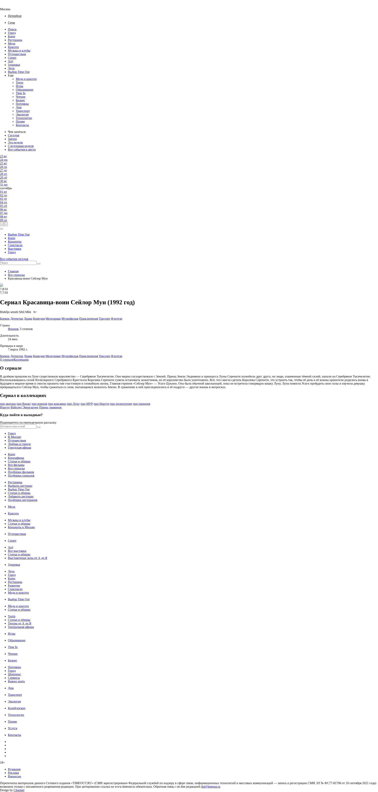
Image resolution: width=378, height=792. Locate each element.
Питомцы (22, 103)
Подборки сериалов (21, 475)
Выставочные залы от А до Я (27, 558)
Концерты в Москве (21, 527)
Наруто (5, 407)
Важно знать (16, 681)
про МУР (87, 403)
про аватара (8, 403)
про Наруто (101, 403)
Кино (11, 36)
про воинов (39, 403)
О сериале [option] (7, 359)
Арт (10, 61)
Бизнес (20, 100)
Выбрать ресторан (20, 485)
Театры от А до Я (19, 623)
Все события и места (22, 149)
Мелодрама (53, 356)
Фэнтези (116, 356)
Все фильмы (16, 465)
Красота (13, 47)
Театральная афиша (21, 627)
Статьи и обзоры (19, 461)
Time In (20, 93)
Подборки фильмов (21, 472)
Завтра (12, 139)
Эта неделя (15, 142)
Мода (11, 43)
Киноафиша (16, 457)
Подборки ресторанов (22, 500)
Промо (20, 121)
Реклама (13, 772)
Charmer (19, 790)
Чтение (20, 96)
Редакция (14, 769)
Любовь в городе (19, 444)
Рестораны (15, 40)
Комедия (39, 356)
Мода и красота (26, 79)
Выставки (14, 248)
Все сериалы (16, 275)
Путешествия (17, 54)
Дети (11, 68)
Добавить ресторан (20, 496)
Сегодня (13, 135)
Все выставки (17, 551)
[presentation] (2, 224)
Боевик (5, 356)
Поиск (12, 29)
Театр (19, 82)
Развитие (14, 585)
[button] (1, 228)
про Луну (73, 403)
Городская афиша (19, 447)
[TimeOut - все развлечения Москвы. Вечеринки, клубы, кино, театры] (8, 5)
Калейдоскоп (16, 708)
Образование (24, 89)
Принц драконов (50, 407)
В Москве (14, 437)
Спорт (12, 57)
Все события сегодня (14, 259)
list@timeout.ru (210, 786)
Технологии (24, 118)
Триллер (104, 356)
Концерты (14, 241)
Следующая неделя (20, 146)
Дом (18, 107)
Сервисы (14, 677)
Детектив (16, 356)
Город (12, 32)
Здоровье (14, 64)
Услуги (12, 728)
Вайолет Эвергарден (24, 407)
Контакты (22, 125)
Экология (22, 114)
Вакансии (14, 776)
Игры (19, 86)
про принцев (141, 403)
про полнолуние (121, 403)
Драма (28, 356)
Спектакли (15, 245)
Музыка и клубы (19, 50)
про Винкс (24, 403)
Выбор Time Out (19, 72)
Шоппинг (14, 674)
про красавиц (57, 403)
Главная (13, 271)
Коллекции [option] (21, 359)
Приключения (88, 356)
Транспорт (23, 111)
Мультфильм (69, 356)
